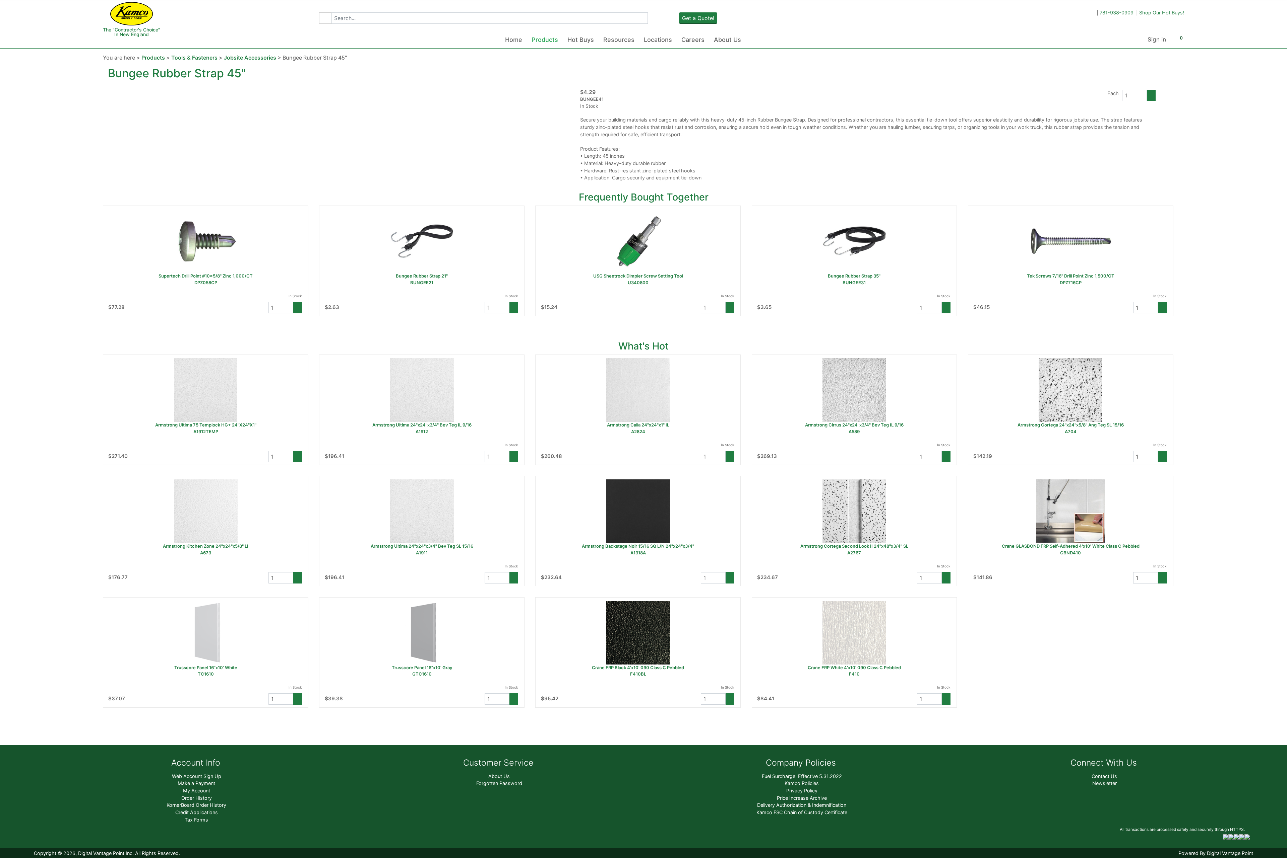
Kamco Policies (802, 783)
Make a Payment (196, 783)
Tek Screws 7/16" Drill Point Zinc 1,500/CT (1070, 276)
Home (513, 39)
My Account (196, 790)
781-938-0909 (1116, 12)
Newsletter (1104, 783)
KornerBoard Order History (196, 805)
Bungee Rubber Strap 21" (422, 276)
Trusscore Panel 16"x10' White (205, 667)
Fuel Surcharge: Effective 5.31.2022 (802, 776)
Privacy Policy (801, 790)
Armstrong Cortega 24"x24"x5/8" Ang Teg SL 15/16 (1071, 424)
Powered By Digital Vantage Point (1215, 853)
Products (545, 39)
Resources (618, 39)
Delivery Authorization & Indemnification (801, 805)
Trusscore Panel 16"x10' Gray (422, 667)
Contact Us (1104, 776)
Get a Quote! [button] (698, 18)
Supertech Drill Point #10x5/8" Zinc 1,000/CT (206, 276)
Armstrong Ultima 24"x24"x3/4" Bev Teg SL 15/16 (422, 546)
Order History (196, 798)
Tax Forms (196, 820)
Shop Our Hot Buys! (1161, 12)
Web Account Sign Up (196, 776)
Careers (692, 39)
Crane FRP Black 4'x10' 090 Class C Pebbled (638, 667)
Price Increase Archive (802, 798)
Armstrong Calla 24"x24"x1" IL (638, 424)
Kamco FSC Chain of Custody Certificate (801, 812)
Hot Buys (580, 39)
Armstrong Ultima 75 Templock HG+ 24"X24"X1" (205, 424)
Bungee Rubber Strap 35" (854, 276)
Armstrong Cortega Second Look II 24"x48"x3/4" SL (854, 546)
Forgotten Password (499, 783)
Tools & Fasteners (194, 57)
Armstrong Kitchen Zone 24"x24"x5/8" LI (205, 546)
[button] (325, 18)
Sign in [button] (1157, 39)
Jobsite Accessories (250, 57)
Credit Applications (196, 812)
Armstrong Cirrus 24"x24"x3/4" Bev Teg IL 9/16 (854, 424)
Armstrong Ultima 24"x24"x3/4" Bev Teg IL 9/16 (422, 424)
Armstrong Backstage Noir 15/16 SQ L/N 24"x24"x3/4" (638, 546)
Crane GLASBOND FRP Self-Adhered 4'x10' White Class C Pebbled (1071, 546)
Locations (658, 39)
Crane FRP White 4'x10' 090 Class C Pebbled (854, 667)
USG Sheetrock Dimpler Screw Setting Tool (638, 276)
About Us (727, 39)
